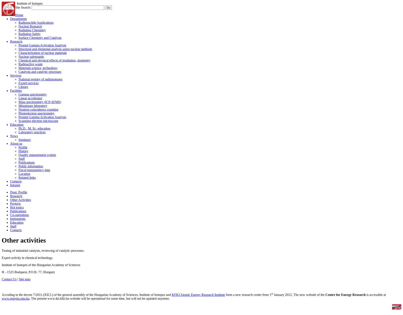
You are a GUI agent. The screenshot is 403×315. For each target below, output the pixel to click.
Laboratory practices (32, 132)
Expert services (28, 83)
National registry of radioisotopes (40, 79)
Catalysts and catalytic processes (39, 72)
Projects (15, 203)
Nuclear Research (30, 26)
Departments (18, 19)
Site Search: (23, 7)
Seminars (24, 140)
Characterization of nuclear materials (42, 53)
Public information (30, 166)
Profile (22, 147)
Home (19, 15)
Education (17, 124)
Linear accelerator (30, 98)
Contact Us (9, 279)
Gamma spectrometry (32, 94)
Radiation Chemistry (32, 30)
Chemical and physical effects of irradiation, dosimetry (54, 60)
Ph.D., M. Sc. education (34, 128)
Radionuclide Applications (36, 22)
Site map (24, 279)
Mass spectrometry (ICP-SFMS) (39, 102)
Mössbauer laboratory (32, 106)
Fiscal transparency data (34, 170)
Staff (21, 158)
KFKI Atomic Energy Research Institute (198, 295)
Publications (26, 162)
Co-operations (19, 215)
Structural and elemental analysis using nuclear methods (55, 49)
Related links (27, 177)
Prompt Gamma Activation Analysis (42, 45)
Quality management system (37, 155)
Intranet (15, 185)
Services (15, 75)
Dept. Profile (18, 192)
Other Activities (20, 200)
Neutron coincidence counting (38, 109)
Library (23, 87)
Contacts (16, 181)
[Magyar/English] (396, 308)
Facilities (16, 90)
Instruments (17, 218)
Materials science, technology (38, 68)
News (14, 136)
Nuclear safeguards (31, 56)
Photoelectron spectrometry (36, 113)
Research (16, 41)
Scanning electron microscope (38, 121)
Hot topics (17, 207)
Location (24, 174)
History (23, 151)
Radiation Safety (29, 34)
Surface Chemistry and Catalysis (39, 37)
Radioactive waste (30, 64)
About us (16, 143)
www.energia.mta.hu (15, 298)
